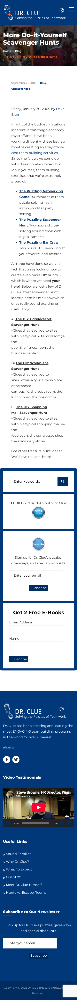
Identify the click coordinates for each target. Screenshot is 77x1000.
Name (14, 639)
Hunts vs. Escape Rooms (26, 893)
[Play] (8, 823)
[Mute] (62, 823)
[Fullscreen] (69, 823)
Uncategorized (20, 88)
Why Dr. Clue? (17, 862)
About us (8, 747)
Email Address (21, 622)
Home (7, 51)
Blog (18, 51)
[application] (38, 807)
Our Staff (13, 877)
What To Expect (19, 869)
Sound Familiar (18, 854)
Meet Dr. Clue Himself (23, 885)
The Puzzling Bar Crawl (39, 242)
